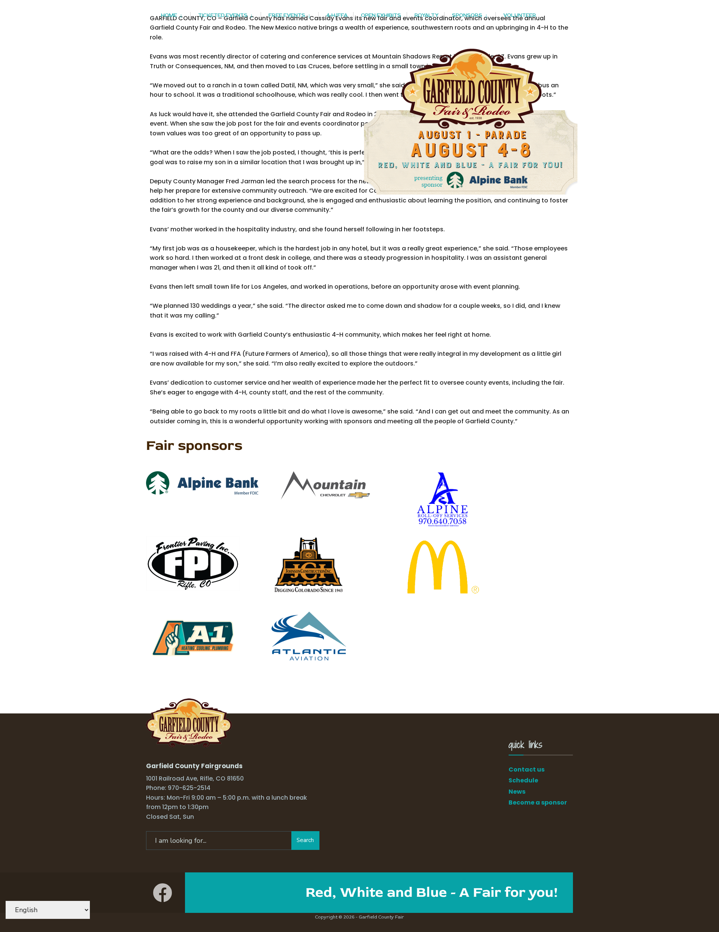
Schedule (523, 780)
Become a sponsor (538, 802)
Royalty (427, 15)
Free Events (287, 15)
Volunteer (519, 15)
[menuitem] (175, 14)
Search (305, 840)
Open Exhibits (381, 15)
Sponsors (467, 15)
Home (169, 15)
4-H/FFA (337, 15)
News (517, 791)
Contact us (526, 769)
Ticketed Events (223, 15)
